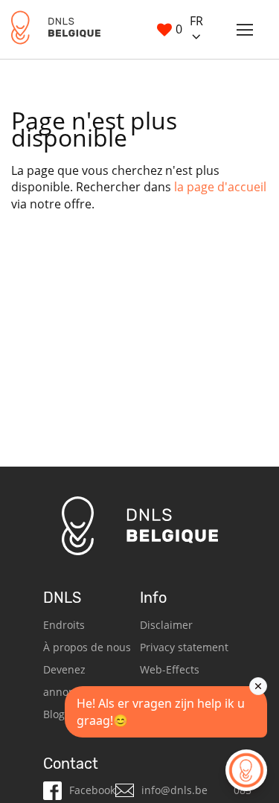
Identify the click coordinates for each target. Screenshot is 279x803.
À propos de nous (87, 647)
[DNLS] (55, 29)
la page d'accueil (220, 187)
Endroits (64, 625)
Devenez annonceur (70, 680)
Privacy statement (184, 647)
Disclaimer (166, 625)
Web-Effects (169, 669)
